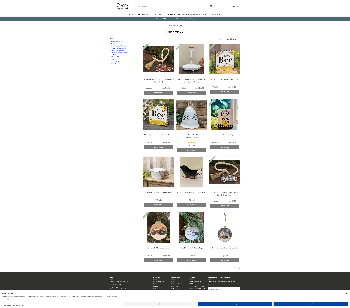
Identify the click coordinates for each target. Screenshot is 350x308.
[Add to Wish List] (163, 72)
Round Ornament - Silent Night (191, 248)
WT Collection (115, 61)
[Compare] (158, 72)
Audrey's (114, 55)
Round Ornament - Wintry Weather (225, 248)
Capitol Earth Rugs (117, 41)
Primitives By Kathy (117, 50)
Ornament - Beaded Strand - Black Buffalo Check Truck (225, 193)
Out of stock (158, 147)
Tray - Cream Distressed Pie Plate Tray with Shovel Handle (191, 80)
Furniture (131, 14)
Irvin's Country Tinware (118, 46)
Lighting (170, 14)
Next (237, 268)
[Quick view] (153, 72)
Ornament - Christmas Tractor (158, 248)
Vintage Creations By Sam (119, 48)
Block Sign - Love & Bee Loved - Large (225, 79)
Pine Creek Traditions (118, 57)
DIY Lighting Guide (159, 282)
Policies (155, 284)
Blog (154, 288)
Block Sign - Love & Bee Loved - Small (158, 135)
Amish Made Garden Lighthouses (188, 14)
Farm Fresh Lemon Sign (225, 135)
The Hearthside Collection (119, 52)
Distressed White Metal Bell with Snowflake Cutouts (191, 136)
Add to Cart (158, 93)
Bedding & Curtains (144, 14)
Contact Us (156, 286)
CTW (112, 59)
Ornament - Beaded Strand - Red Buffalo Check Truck (158, 80)
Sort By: (221, 39)
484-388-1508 (116, 285)
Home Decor (158, 14)
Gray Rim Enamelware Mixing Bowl (158, 192)
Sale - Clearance (216, 14)
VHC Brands (115, 44)
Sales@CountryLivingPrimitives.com (123, 288)
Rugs (204, 14)
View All (113, 63)
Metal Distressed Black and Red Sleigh (191, 192)
